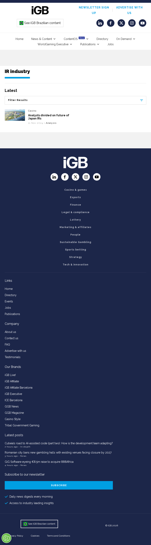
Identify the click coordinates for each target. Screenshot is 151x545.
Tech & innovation (75, 264)
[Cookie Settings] (6, 538)
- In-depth (24, 447)
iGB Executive (13, 393)
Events (9, 301)
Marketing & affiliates (75, 227)
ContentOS (74, 39)
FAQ (7, 344)
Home (19, 39)
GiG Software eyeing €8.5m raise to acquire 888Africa (39, 461)
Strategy (75, 257)
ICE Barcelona (13, 400)
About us (10, 331)
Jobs (110, 44)
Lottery (75, 219)
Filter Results (18, 100)
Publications (88, 44)
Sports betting (75, 249)
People (75, 234)
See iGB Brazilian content (40, 23)
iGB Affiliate (12, 381)
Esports (75, 197)
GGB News (12, 406)
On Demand (124, 39)
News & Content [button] (41, 39)
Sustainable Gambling (75, 242)
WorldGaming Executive (53, 44)
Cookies (35, 535)
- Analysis (50, 123)
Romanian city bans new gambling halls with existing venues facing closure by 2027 (58, 452)
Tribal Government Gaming (22, 425)
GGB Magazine (14, 412)
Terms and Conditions (58, 535)
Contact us (11, 338)
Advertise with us (15, 350)
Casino (32, 110)
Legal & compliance (76, 212)
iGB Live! (10, 375)
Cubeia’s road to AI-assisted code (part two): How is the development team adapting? (59, 443)
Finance (75, 204)
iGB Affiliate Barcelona (18, 387)
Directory (102, 39)
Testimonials (12, 357)
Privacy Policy (16, 535)
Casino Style (12, 419)
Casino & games (75, 189)
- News (22, 456)
